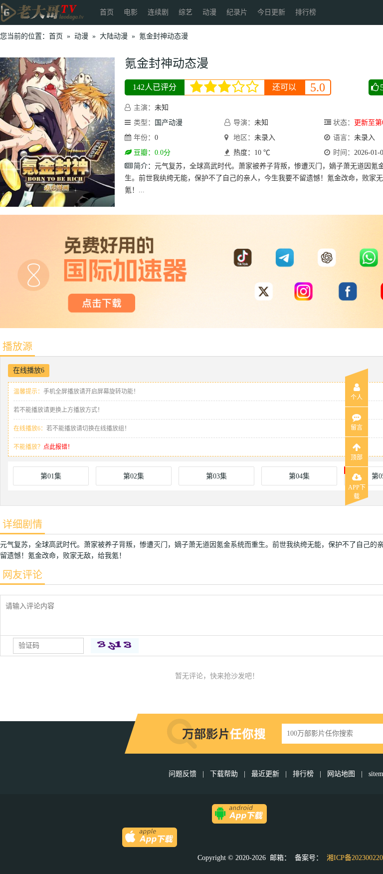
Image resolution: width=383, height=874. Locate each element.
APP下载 (357, 490)
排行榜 (305, 12)
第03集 (216, 476)
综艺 (185, 12)
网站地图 (341, 774)
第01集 (50, 476)
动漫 (209, 12)
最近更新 (265, 774)
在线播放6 (28, 370)
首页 (107, 12)
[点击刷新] (115, 645)
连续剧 (158, 12)
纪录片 (236, 12)
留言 (357, 427)
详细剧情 (22, 524)
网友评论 (22, 574)
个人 (357, 397)
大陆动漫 (114, 36)
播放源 (17, 346)
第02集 (133, 476)
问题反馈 (183, 774)
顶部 (357, 457)
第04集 (299, 476)
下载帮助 (224, 774)
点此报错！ (58, 446)
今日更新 (271, 12)
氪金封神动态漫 (163, 36)
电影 (131, 12)
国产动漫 (169, 122)
